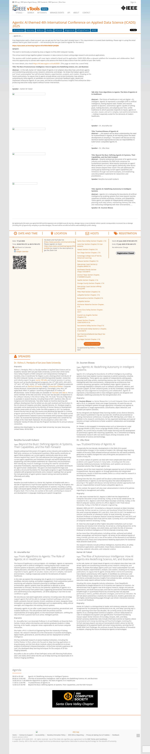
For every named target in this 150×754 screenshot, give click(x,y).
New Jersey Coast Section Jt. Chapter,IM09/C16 (87, 265)
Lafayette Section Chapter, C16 (88, 295)
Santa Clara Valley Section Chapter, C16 (91, 241)
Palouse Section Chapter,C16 (87, 261)
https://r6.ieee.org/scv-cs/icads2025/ (46, 64)
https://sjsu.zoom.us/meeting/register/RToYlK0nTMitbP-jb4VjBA (35, 46)
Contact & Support (26, 735)
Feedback (115, 735)
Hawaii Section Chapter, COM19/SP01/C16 (86, 321)
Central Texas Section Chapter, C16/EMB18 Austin (88, 276)
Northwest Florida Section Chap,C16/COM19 (86, 270)
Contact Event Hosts (92, 344)
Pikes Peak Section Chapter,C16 (88, 292)
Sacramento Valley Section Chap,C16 (90, 326)
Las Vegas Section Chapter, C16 (88, 339)
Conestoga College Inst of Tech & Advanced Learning (89, 257)
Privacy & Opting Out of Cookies (98, 735)
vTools (19, 12)
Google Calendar (22, 251)
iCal (17, 249)
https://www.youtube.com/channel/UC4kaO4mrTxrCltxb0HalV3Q (68, 242)
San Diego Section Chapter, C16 (88, 253)
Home (14, 735)
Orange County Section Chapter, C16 (90, 283)
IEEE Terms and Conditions (97, 739)
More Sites (62, 2)
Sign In (133, 2)
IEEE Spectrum (53, 2)
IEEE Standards (42, 2)
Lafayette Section (83, 301)
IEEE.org (16, 2)
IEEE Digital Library (28, 2)
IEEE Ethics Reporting (76, 735)
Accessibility (39, 735)
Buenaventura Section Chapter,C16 (90, 298)
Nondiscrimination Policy (56, 735)
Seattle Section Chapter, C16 (87, 280)
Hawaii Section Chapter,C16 (87, 249)
